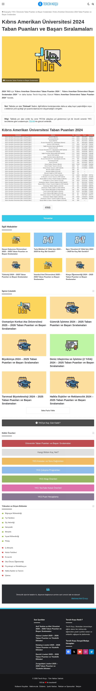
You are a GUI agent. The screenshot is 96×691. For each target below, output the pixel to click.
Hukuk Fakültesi (11, 552)
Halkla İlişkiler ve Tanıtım (14, 571)
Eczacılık (8, 557)
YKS (13, 12)
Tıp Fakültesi (9, 518)
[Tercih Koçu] (48, 4)
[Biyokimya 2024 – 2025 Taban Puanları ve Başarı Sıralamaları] (24, 345)
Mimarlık (8, 532)
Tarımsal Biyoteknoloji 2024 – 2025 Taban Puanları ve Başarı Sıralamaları (22, 400)
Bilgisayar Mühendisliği (13, 513)
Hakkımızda (33, 686)
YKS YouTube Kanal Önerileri (48, 488)
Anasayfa (7, 12)
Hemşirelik (9, 527)
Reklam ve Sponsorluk (66, 686)
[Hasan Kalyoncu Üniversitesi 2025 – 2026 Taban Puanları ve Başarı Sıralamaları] (16, 240)
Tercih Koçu (42, 678)
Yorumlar (48, 218)
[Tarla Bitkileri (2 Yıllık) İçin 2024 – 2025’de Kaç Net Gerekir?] (48, 240)
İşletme (7, 575)
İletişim (78, 686)
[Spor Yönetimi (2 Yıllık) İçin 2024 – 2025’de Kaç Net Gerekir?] (80, 240)
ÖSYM (32, 121)
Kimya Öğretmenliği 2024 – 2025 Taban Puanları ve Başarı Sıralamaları (79, 277)
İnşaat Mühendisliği (12, 536)
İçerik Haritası (52, 686)
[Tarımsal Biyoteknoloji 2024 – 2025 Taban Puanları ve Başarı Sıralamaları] (24, 382)
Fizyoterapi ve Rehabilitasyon (15, 566)
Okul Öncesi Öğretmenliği (14, 562)
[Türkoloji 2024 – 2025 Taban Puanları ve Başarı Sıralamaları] (16, 265)
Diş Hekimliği (9, 522)
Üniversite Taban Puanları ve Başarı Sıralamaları (34, 12)
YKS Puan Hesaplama (48, 497)
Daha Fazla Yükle (48, 411)
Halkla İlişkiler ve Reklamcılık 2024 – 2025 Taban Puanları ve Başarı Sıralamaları (71, 400)
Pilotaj (7, 541)
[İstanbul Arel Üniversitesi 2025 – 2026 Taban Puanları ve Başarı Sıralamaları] (48, 265)
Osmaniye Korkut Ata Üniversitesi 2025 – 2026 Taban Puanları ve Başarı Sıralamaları (24, 325)
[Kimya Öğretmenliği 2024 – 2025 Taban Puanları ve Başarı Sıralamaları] (80, 265)
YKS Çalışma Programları (48, 470)
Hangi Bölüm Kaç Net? (48, 452)
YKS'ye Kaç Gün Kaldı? (49, 423)
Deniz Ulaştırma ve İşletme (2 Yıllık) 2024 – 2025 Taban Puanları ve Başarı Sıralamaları (72, 362)
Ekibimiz (42, 686)
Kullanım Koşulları (21, 686)
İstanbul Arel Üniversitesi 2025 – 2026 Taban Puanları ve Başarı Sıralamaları (47, 277)
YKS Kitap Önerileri (48, 479)
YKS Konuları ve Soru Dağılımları (48, 461)
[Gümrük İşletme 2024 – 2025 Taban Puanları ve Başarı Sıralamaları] (72, 308)
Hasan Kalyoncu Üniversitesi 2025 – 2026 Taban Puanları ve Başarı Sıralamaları (15, 251)
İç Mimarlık (9, 548)
